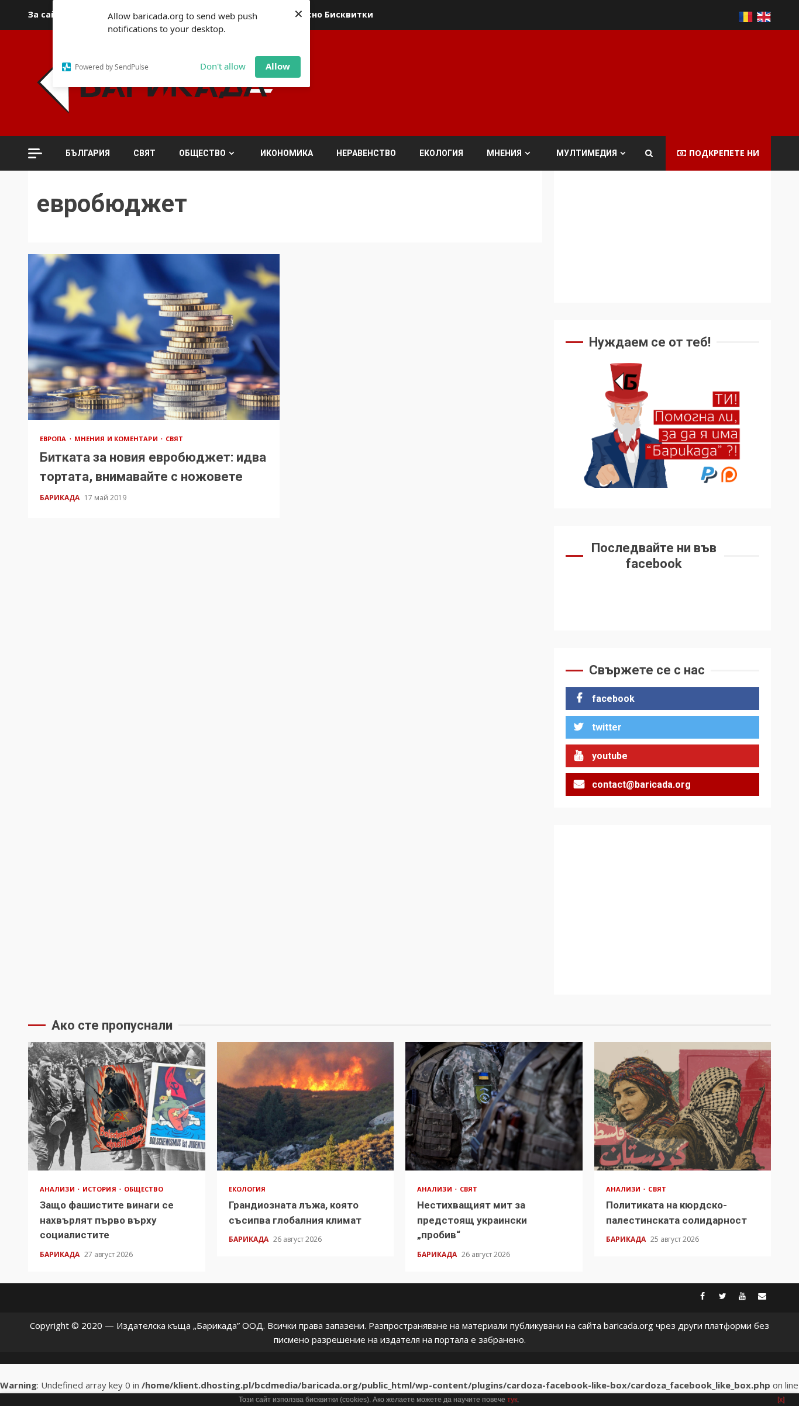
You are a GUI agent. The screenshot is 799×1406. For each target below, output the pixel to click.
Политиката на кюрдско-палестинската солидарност (683, 1106)
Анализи (58, 1189)
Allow (278, 66)
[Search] (649, 153)
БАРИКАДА (60, 498)
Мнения (504, 153)
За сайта (47, 14)
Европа (54, 438)
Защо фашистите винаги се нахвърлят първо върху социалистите (116, 1106)
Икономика (286, 153)
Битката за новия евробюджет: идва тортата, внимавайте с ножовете (154, 337)
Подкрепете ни (724, 152)
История (100, 1189)
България (88, 153)
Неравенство (366, 153)
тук (512, 1399)
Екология (441, 153)
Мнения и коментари (117, 438)
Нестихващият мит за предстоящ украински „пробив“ (494, 1106)
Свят (144, 153)
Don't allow (223, 66)
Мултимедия (586, 153)
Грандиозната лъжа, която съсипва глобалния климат (305, 1106)
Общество (202, 153)
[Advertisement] (558, 81)
